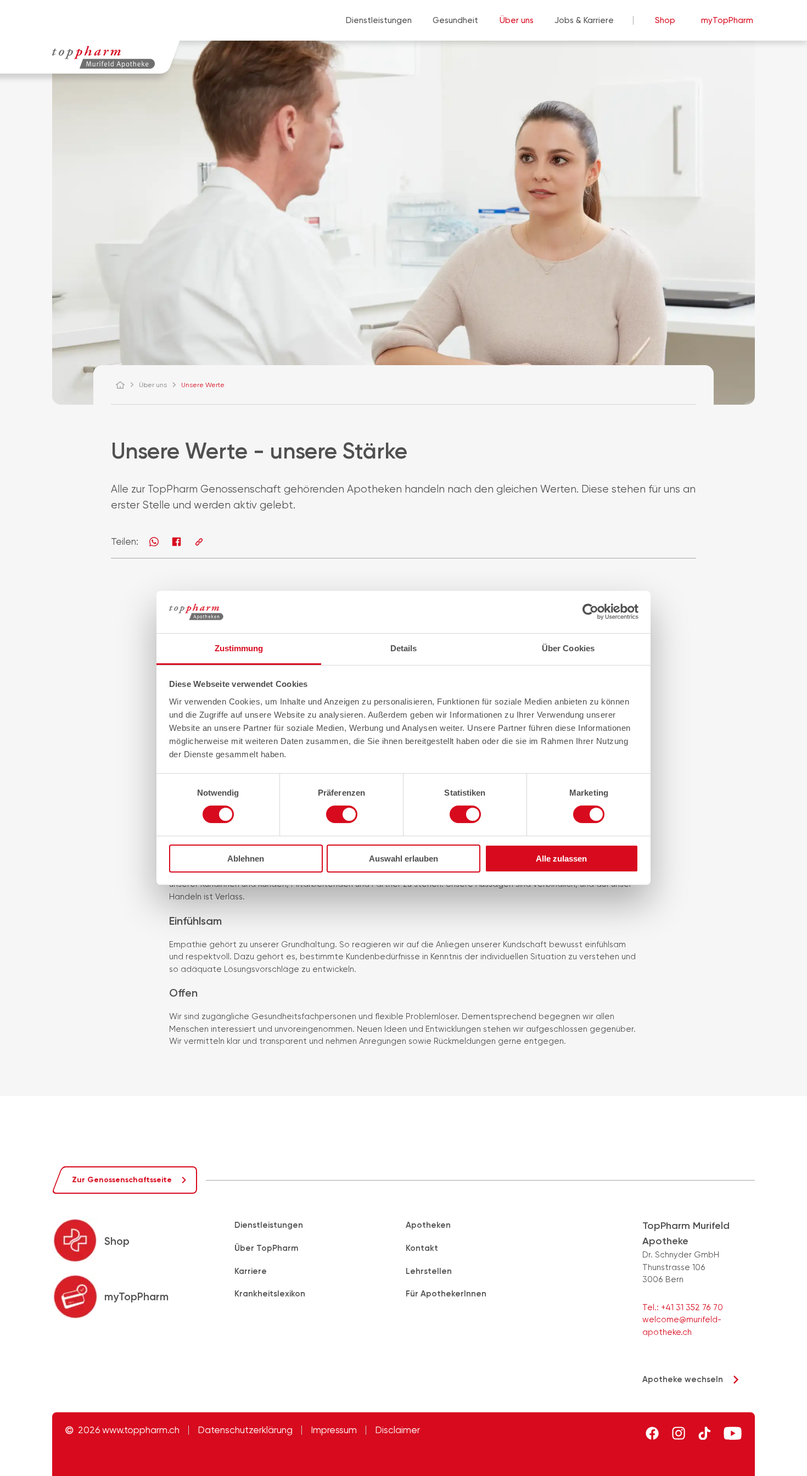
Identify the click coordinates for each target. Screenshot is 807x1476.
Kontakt (422, 1248)
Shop (665, 20)
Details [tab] (403, 648)
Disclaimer (397, 1430)
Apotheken (428, 1225)
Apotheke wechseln (682, 1379)
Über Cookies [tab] (568, 648)
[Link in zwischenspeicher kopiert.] (199, 542)
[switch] (341, 814)
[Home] (125, 385)
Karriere (250, 1271)
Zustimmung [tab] (239, 648)
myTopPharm (727, 20)
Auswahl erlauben (403, 858)
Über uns (517, 20)
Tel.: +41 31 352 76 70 (682, 1307)
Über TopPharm (266, 1248)
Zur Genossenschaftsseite (122, 1179)
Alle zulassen (561, 858)
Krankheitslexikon (269, 1294)
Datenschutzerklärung (245, 1430)
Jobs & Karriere (584, 20)
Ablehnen (245, 858)
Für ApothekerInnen (446, 1294)
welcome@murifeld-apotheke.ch (681, 1326)
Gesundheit (455, 20)
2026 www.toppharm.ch (129, 1430)
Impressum (334, 1430)
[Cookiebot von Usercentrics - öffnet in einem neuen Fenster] (590, 611)
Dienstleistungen (379, 20)
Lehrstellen (429, 1271)
